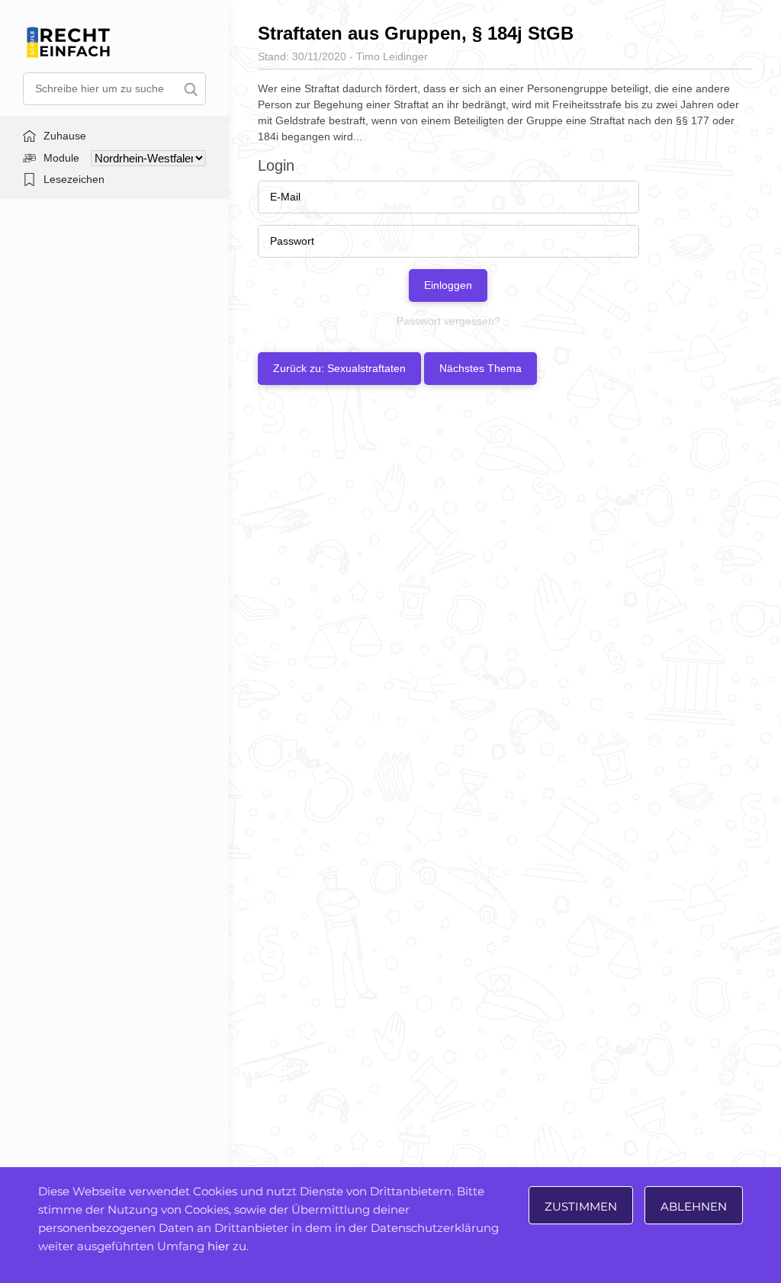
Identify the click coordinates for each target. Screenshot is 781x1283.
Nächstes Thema (480, 368)
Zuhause (64, 136)
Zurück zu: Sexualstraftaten (339, 368)
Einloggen (448, 285)
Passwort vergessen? (448, 321)
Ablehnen (693, 1206)
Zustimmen (581, 1206)
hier (218, 1246)
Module (61, 158)
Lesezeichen (73, 179)
